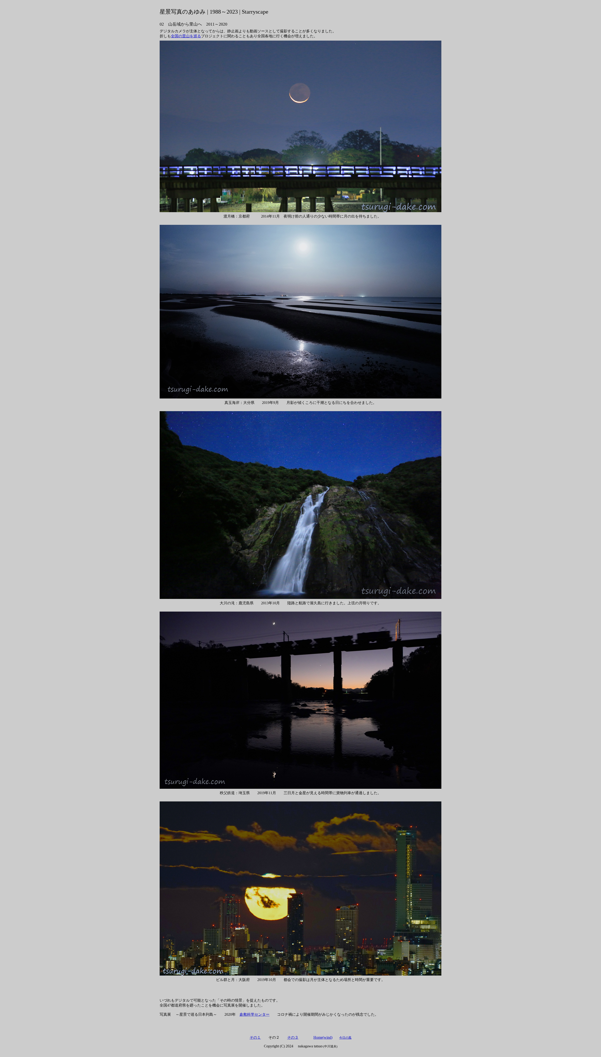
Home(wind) (322, 1037)
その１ (255, 1037)
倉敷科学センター (254, 1014)
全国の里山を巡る (186, 36)
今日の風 (345, 1037)
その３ (292, 1037)
